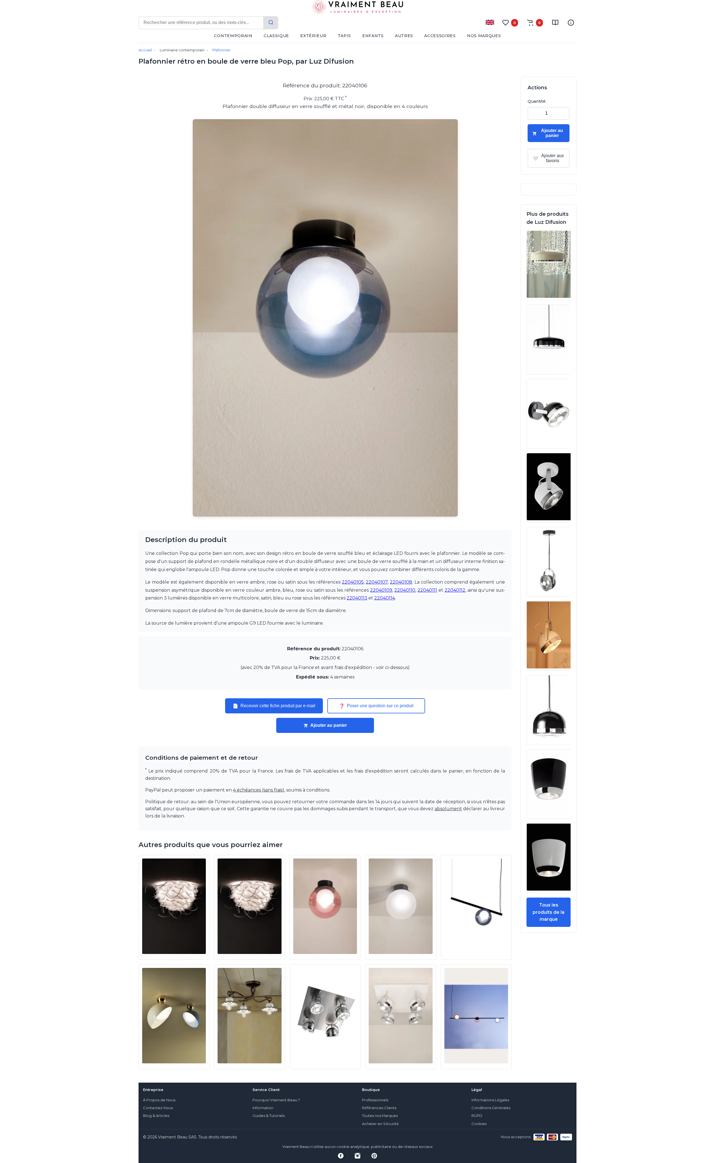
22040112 (455, 590)
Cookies (479, 1124)
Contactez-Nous (158, 1108)
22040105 (353, 582)
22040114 (384, 598)
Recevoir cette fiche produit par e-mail (274, 705)
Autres (404, 35)
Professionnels (375, 1100)
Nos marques (484, 35)
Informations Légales (490, 1100)
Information (262, 1108)
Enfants (373, 35)
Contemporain (233, 35)
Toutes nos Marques (380, 1116)
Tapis (344, 35)
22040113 (357, 598)
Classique (276, 35)
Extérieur (313, 35)
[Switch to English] (489, 22)
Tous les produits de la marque (548, 912)
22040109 (381, 590)
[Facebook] (341, 1156)
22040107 (377, 582)
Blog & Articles (156, 1116)
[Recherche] (271, 22)
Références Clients (379, 1108)
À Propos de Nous (159, 1100)
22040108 (401, 582)
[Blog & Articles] (555, 22)
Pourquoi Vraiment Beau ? (276, 1100)
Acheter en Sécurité (380, 1124)
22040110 (404, 590)
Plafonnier (221, 50)
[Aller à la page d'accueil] (357, 8)
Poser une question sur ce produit (376, 705)
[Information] (570, 22)
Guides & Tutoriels (268, 1116)
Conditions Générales (490, 1108)
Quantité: (537, 101)
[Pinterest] (374, 1156)
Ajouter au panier (328, 725)
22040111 (427, 590)
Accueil (145, 50)
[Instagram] (357, 1156)
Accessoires (440, 35)
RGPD (476, 1116)
